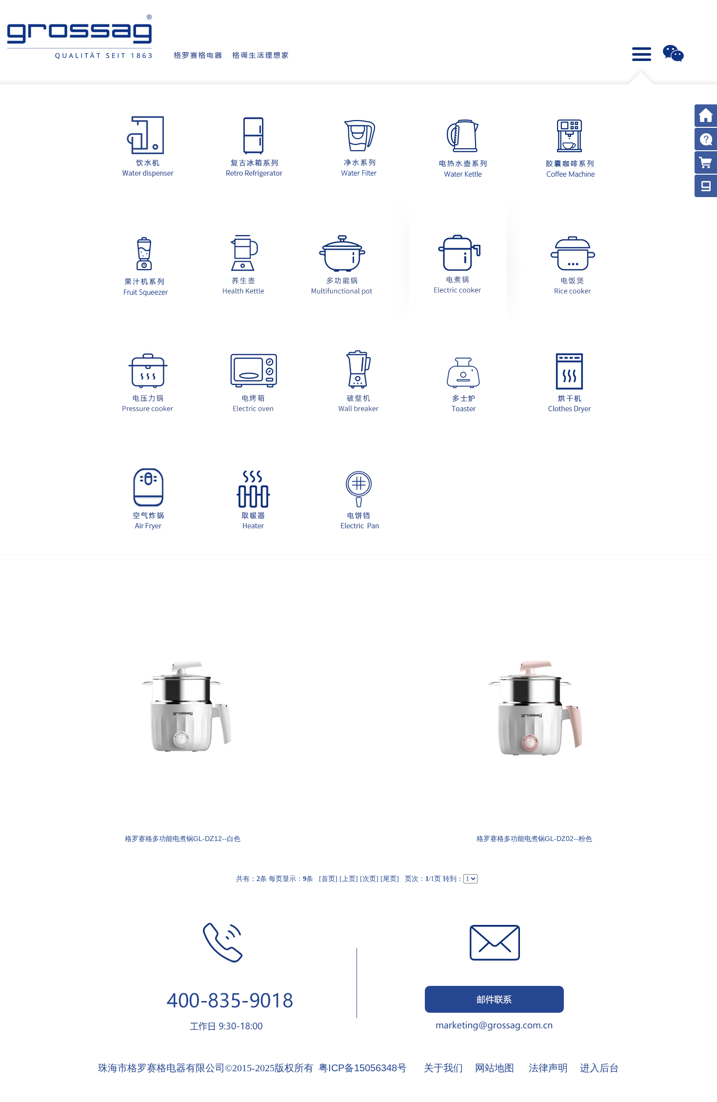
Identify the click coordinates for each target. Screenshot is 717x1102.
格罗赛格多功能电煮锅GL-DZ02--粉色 (534, 838)
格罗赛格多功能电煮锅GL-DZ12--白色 (182, 838)
